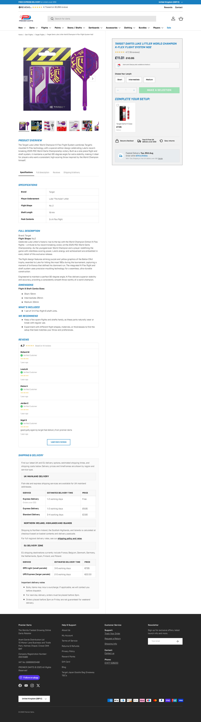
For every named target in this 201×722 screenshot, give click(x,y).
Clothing (128, 28)
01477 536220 (111, 663)
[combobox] (102, 19)
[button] (181, 19)
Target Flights (40, 35)
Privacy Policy (68, 651)
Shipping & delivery (72, 172)
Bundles (143, 28)
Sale (169, 28)
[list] (59, 79)
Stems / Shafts (74, 28)
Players (156, 28)
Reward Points (68, 656)
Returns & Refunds (70, 646)
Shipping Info (111, 644)
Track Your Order (112, 633)
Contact (179, 7)
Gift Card (66, 662)
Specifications (26, 172)
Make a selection (159, 90)
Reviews (56, 172)
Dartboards (94, 28)
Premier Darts (29, 712)
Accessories (111, 28)
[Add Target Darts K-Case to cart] (125, 113)
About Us (66, 630)
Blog (64, 667)
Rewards (168, 7)
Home (20, 35)
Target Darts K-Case (124, 124)
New (20, 28)
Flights (44, 28)
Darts (32, 28)
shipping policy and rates (70, 538)
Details (160, 159)
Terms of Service (69, 641)
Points (58, 28)
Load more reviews (58, 442)
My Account (67, 635)
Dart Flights (29, 35)
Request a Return (113, 638)
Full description (42, 172)
